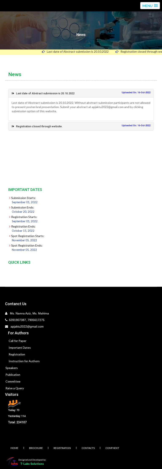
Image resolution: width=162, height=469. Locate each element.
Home (14, 448)
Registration (17, 354)
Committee (12, 381)
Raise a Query (14, 388)
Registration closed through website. (38, 126)
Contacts (88, 448)
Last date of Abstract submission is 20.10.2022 (72, 51)
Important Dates (20, 347)
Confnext (112, 448)
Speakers (11, 368)
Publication (12, 374)
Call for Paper (17, 341)
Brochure (36, 448)
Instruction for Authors (24, 361)
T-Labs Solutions (32, 463)
